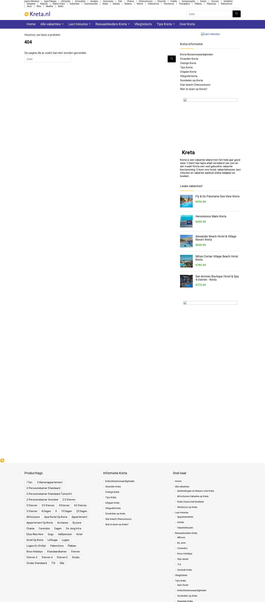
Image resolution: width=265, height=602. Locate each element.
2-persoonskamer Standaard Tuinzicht (49, 493)
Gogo (51, 534)
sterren (75, 551)
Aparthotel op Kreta (55, 516)
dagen (58, 528)
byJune (77, 522)
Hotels (180, 522)
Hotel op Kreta (34, 540)
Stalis (60, 6)
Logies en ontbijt (36, 545)
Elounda (162, 1)
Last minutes (78, 24)
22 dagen (81, 511)
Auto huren (182, 585)
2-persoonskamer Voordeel (42, 499)
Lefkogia (53, 540)
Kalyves (44, 4)
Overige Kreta (188, 63)
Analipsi (94, 1)
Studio (76, 557)
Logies (65, 540)
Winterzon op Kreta (187, 507)
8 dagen (46, 511)
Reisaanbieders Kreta (111, 24)
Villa (61, 563)
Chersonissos (146, 1)
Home (31, 24)
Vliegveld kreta (188, 76)
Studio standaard (36, 563)
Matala (116, 4)
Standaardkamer (57, 551)
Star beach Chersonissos (195, 84)
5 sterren (31, 511)
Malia (105, 4)
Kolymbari (75, 4)
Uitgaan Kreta (188, 71)
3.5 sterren (48, 505)
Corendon (44, 528)
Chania (130, 1)
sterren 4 (47, 557)
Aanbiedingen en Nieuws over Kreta (195, 491)
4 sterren (64, 505)
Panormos (169, 4)
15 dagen (66, 511)
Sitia (39, 6)
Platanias (211, 4)
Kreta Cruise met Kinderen (190, 501)
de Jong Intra (73, 528)
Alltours (181, 537)
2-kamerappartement (50, 482)
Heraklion (228, 1)
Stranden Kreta (189, 58)
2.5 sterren (69, 499)
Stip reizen (182, 559)
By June (181, 542)
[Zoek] (237, 13)
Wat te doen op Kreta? (193, 89)
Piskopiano (184, 4)
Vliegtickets (143, 24)
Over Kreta (187, 24)
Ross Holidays (34, 551)
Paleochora (153, 4)
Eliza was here (34, 534)
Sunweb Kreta (184, 569)
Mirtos (140, 4)
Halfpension (65, 534)
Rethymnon (226, 4)
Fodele (174, 1)
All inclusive (33, 516)
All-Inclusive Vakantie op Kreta (192, 496)
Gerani (203, 1)
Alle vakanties (50, 24)
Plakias (198, 4)
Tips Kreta (164, 24)
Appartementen (185, 516)
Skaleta (49, 6)
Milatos (128, 4)
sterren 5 (62, 557)
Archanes (62, 522)
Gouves (215, 1)
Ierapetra (31, 4)
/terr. (29, 482)
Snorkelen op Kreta (191, 80)
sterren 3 (31, 557)
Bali (120, 1)
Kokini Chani (59, 4)
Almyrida (65, 1)
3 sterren (31, 505)
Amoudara (80, 1)
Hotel (79, 534)
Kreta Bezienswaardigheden (196, 54)
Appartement (79, 516)
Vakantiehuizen (185, 527)
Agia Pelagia (50, 1)
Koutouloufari (91, 4)
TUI (53, 563)
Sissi (29, 6)
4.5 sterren (80, 505)
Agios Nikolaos (31, 1)
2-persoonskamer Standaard (43, 488)
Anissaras (108, 1)
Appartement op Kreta (39, 522)
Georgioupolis (188, 1)
